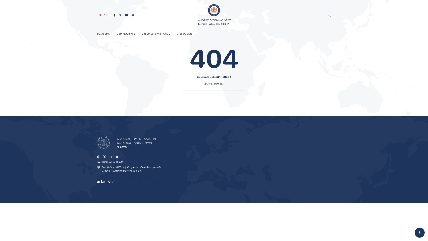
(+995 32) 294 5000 (112, 161)
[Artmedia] (105, 181)
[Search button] (329, 15)
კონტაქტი (184, 33)
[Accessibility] (420, 233)
